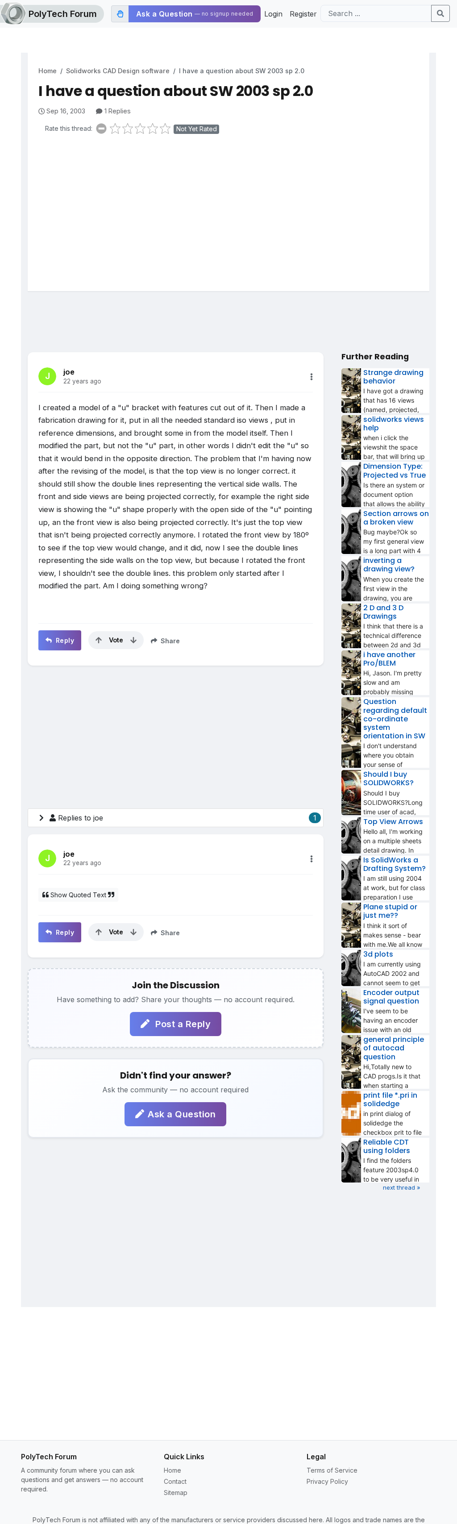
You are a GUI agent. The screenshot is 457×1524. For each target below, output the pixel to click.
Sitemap (175, 1492)
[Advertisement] (233, 210)
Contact (175, 1481)
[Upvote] (98, 640)
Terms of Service (332, 1470)
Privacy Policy (327, 1481)
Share (169, 641)
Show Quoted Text (78, 895)
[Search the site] (440, 13)
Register (303, 13)
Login (273, 13)
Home (47, 71)
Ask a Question (182, 1114)
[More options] (311, 376)
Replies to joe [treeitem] (187, 817)
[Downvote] (133, 640)
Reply (64, 640)
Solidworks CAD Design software (118, 71)
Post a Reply (182, 1024)
